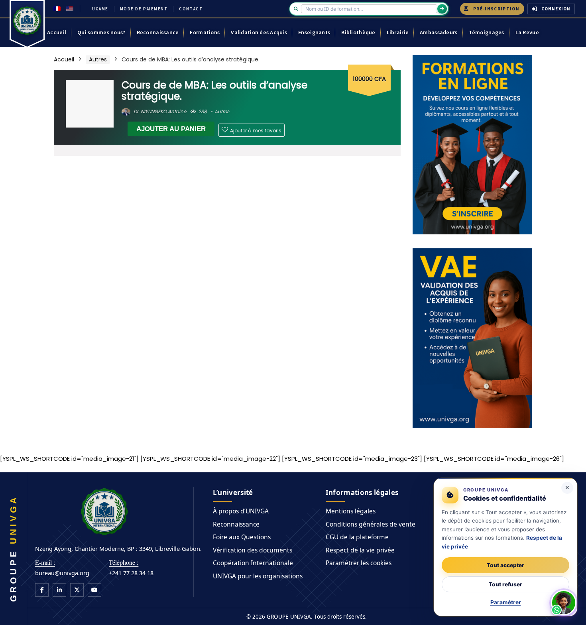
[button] (563, 602)
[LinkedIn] (59, 590)
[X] (77, 590)
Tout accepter (505, 565)
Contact (191, 9)
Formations (205, 33)
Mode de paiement (144, 9)
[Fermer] (567, 488)
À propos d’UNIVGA (241, 511)
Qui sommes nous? (101, 33)
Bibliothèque (358, 33)
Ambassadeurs (438, 33)
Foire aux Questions (242, 537)
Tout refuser (505, 584)
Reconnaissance (158, 33)
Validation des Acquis (259, 33)
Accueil (56, 33)
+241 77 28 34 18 (131, 573)
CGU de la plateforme (357, 537)
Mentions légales (351, 511)
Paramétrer (505, 602)
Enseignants (314, 33)
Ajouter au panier (171, 129)
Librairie (398, 33)
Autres (98, 59)
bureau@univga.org (62, 573)
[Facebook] (42, 590)
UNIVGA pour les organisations (258, 576)
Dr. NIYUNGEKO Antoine (159, 111)
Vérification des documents (252, 550)
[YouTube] (94, 590)
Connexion (555, 9)
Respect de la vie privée (360, 550)
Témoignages (486, 33)
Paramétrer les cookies (358, 562)
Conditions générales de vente (370, 524)
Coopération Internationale (253, 562)
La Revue (527, 33)
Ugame (100, 9)
